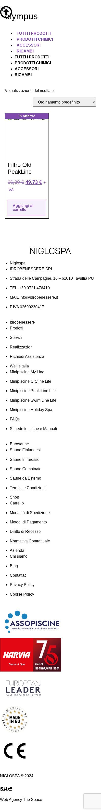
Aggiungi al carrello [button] (23, 207)
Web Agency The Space (21, 799)
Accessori (28, 45)
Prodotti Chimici (35, 39)
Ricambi (25, 51)
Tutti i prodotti (34, 33)
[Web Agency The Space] (6, 789)
